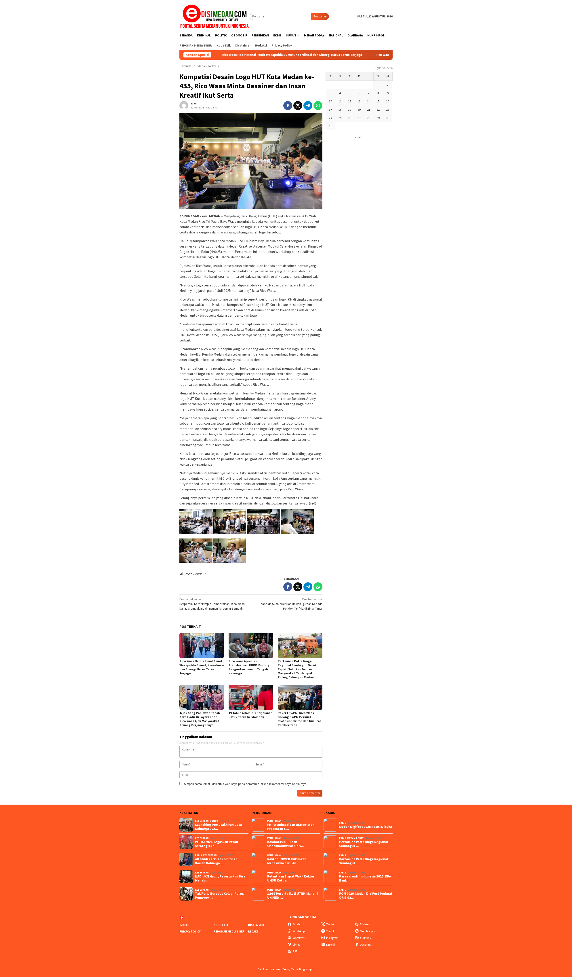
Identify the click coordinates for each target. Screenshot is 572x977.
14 (368, 101)
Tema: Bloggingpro (302, 969)
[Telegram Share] (307, 105)
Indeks (184, 925)
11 (340, 101)
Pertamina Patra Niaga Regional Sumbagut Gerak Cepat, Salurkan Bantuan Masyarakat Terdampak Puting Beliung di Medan (297, 669)
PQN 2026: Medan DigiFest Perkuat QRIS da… (365, 896)
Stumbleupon (368, 931)
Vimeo (297, 945)
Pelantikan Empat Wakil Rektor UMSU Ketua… (290, 878)
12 (349, 101)
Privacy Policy (189, 931)
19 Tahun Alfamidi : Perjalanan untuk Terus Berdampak (250, 715)
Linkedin (331, 945)
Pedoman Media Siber (229, 931)
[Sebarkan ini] (287, 105)
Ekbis (198, 855)
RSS (295, 951)
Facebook (299, 924)
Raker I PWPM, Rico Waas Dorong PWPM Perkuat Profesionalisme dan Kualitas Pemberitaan (299, 719)
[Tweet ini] (297, 105)
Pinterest (365, 924)
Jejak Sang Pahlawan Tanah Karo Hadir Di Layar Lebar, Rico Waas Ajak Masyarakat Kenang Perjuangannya (199, 719)
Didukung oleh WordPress (273, 969)
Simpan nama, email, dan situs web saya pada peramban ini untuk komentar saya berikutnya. (245, 784)
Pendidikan (274, 820)
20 (359, 110)
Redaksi (253, 931)
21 (368, 110)
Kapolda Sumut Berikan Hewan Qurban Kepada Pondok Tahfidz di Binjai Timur (291, 603)
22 (378, 110)
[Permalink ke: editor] (183, 105)
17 (330, 110)
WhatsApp (299, 931)
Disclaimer (256, 925)
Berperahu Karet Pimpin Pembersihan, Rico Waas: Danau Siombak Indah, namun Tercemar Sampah (212, 603)
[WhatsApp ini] (317, 105)
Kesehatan (202, 820)
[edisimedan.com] (214, 16)
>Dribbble (366, 938)
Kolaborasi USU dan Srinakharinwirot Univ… (285, 844)
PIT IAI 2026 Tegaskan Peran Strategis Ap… (216, 844)
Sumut (214, 820)
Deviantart (366, 945)
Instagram (332, 938)
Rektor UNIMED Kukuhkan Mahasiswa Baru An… (286, 861)
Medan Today (355, 838)
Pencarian (320, 16)
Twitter (330, 924)
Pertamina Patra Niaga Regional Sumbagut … (363, 844)
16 (387, 101)
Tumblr (330, 931)
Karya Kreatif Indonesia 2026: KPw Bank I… (365, 878)
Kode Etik (221, 925)
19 (349, 110)
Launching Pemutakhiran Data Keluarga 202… (218, 827)
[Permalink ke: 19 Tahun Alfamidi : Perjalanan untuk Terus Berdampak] (251, 697)
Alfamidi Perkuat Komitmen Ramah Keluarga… (216, 861)
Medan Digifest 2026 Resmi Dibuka (365, 827)
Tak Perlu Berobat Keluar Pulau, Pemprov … (219, 896)
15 (378, 101)
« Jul (358, 137)
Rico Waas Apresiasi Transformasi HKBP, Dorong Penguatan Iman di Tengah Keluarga (249, 667)
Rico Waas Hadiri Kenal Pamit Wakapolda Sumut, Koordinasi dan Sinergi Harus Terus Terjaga (247, 55)
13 (359, 101)
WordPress (299, 938)
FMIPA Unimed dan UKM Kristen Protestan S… (291, 827)
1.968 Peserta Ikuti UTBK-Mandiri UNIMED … (292, 896)
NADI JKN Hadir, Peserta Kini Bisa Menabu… (220, 878)
